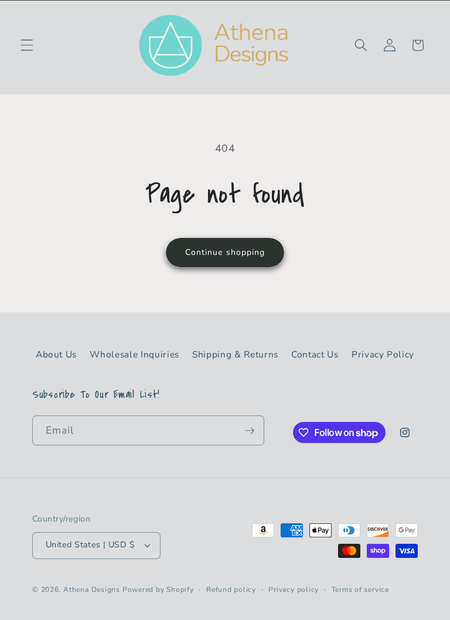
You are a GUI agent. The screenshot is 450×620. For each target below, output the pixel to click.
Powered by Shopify (158, 589)
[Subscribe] (250, 430)
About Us (56, 354)
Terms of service (360, 589)
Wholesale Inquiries (134, 354)
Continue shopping (225, 252)
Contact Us (315, 354)
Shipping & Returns (235, 354)
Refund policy (231, 589)
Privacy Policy (383, 354)
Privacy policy (293, 589)
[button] (27, 45)
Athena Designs (91, 589)
